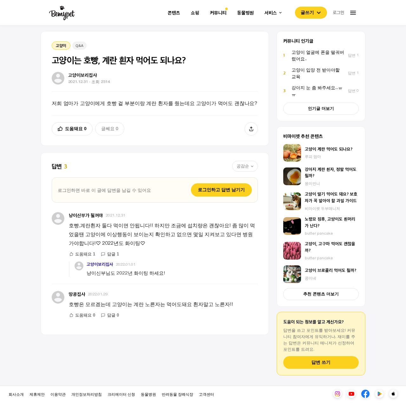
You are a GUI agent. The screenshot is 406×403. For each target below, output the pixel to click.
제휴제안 (37, 394)
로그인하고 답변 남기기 (221, 189)
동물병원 (245, 13)
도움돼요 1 (85, 254)
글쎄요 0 (109, 128)
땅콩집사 (77, 294)
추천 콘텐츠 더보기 (321, 294)
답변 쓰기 (321, 362)
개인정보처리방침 (86, 394)
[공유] (251, 128)
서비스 (271, 13)
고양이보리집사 (100, 264)
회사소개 (16, 394)
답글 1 (113, 254)
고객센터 (206, 394)
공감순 (243, 166)
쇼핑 (195, 13)
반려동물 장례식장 (177, 394)
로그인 (338, 12)
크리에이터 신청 (121, 394)
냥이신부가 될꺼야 (86, 215)
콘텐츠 (174, 13)
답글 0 (113, 315)
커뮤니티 (218, 13)
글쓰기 (307, 12)
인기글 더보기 (321, 108)
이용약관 (58, 394)
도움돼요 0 (76, 128)
